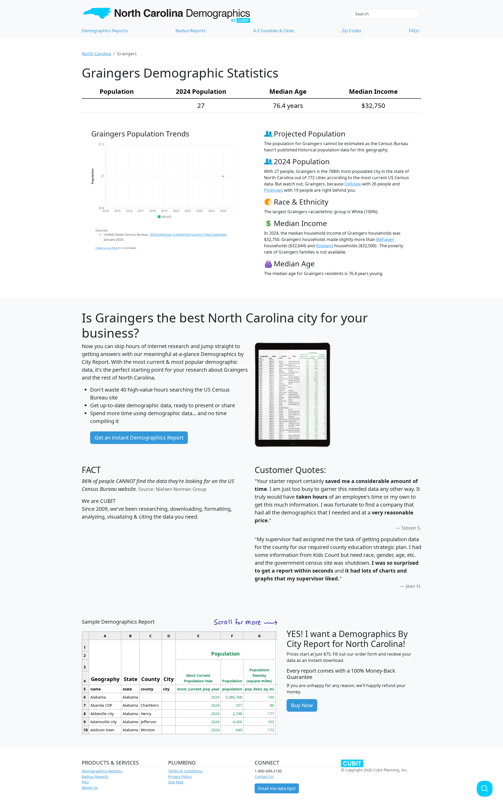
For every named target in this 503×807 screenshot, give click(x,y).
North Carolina (96, 54)
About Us (90, 787)
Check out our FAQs (106, 248)
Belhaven (385, 239)
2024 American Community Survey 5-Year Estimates (188, 234)
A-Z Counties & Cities (273, 31)
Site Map (176, 781)
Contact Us (264, 776)
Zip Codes (351, 31)
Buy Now (302, 705)
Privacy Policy (180, 776)
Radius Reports (191, 31)
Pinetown (273, 190)
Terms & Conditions (185, 770)
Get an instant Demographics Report (139, 437)
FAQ (85, 781)
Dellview (353, 184)
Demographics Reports (105, 31)
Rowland (324, 246)
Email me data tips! (277, 788)
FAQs (414, 31)
